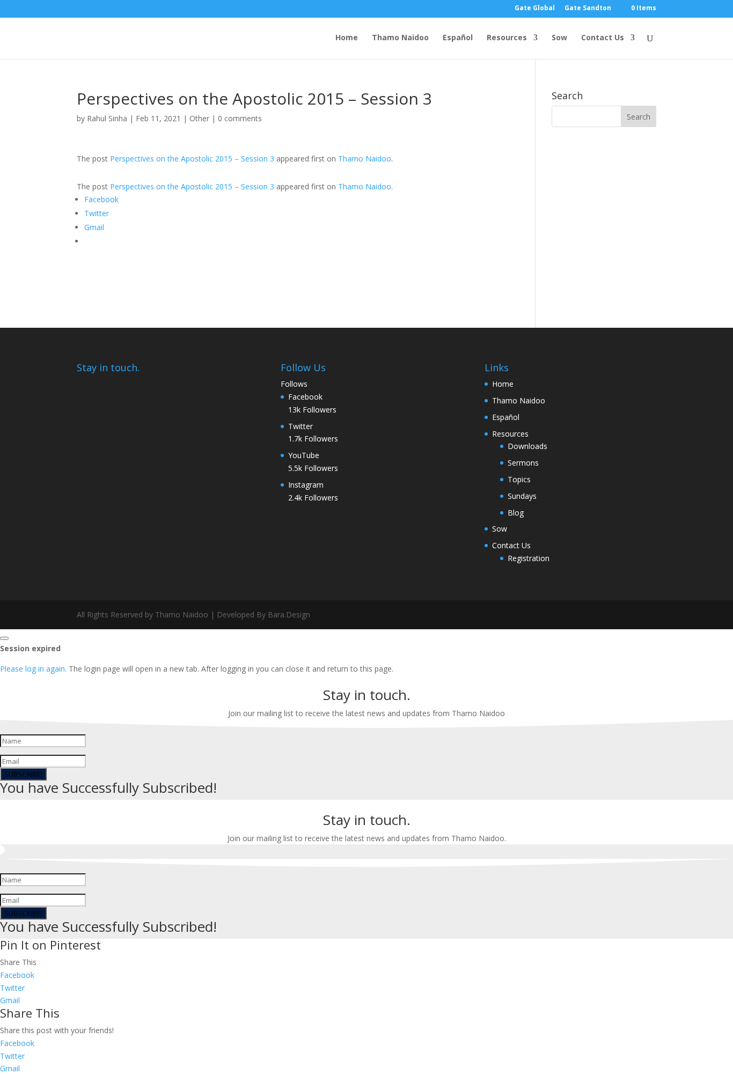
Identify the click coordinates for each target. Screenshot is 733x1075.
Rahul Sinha (107, 118)
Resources (507, 38)
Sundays (522, 496)
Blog (516, 512)
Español (458, 38)
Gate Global (535, 8)
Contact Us (602, 38)
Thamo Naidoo (400, 38)
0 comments (240, 118)
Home (346, 38)
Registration (528, 558)
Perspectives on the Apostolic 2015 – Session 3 (192, 158)
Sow (559, 38)
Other (199, 118)
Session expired (30, 648)
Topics (519, 479)
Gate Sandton (588, 8)
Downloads (527, 446)
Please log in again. (33, 669)
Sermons (523, 463)
